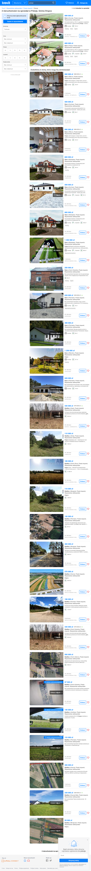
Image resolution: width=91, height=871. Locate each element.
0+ (5, 50)
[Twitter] (50, 861)
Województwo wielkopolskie (14, 8)
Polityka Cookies (34, 868)
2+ (15, 50)
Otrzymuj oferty (74, 860)
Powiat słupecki (28, 8)
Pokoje (36, 8)
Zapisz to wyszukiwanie (15, 21)
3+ (19, 50)
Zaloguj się (83, 3)
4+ (24, 50)
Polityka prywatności (24, 868)
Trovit (3, 8)
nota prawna (81, 864)
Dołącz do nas (9, 868)
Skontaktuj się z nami (52, 868)
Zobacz (82, 36)
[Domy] (25, 861)
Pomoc (16, 868)
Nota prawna (43, 868)
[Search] (53, 3)
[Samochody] (28, 861)
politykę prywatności (63, 865)
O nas (3, 868)
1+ (10, 50)
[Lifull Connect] (10, 861)
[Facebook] (47, 861)
